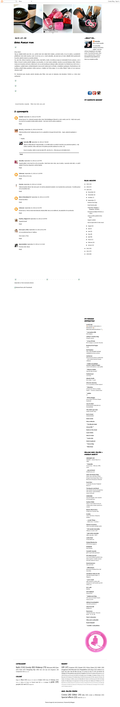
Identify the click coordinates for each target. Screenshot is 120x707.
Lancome (88, 677)
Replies (23, 138)
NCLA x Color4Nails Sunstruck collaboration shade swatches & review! (94, 505)
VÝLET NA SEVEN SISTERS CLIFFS (94, 526)
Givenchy (96, 682)
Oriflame (99, 670)
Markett (21, 117)
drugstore (53, 670)
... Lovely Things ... (91, 520)
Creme (64, 695)
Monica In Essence (91, 524)
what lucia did (90, 606)
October (90, 197)
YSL (89, 673)
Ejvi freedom (89, 350)
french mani (35, 682)
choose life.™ (90, 427)
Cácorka (21, 184)
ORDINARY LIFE (90, 458)
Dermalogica (89, 334)
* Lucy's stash (90, 580)
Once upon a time (24, 229)
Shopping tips (31, 670)
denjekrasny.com (90, 471)
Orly (91, 671)
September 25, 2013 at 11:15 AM (36, 244)
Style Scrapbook (90, 441)
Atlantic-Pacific (90, 378)
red (25, 684)
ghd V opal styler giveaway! (93, 552)
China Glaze (90, 667)
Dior (80, 671)
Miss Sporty (95, 677)
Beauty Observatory (92, 509)
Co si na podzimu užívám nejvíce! (94, 384)
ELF (99, 679)
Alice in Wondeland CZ (25, 197)
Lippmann (76, 680)
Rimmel (73, 670)
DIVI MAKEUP (90, 592)
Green (40, 680)
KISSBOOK (89, 547)
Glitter (74, 695)
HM (83, 677)
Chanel (80, 667)
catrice (94, 673)
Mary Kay (80, 684)
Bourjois (64, 677)
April (89, 237)
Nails (38, 104)
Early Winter (89, 548)
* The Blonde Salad (91, 424)
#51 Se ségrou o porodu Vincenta (94, 342)
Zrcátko (88, 514)
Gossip (28, 667)
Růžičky (88, 589)
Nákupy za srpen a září (91, 530)
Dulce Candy (89, 418)
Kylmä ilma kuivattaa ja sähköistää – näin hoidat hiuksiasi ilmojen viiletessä (94, 359)
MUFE (76, 675)
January (90, 245)
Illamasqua (69, 680)
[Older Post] (79, 280)
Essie (35, 104)
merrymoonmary (59, 702)
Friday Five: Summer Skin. (92, 511)
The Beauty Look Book (92, 488)
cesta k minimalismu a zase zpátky (94, 366)
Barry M (100, 675)
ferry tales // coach (91, 380)
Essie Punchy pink (92, 205)
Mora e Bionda (90, 421)
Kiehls (69, 684)
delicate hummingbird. (92, 602)
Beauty (26, 671)
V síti (87, 347)
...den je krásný (90, 470)
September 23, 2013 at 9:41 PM (32, 117)
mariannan (89, 356)
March (90, 239)
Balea (95, 675)
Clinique (64, 673)
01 (87, 395)
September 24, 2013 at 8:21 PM (37, 229)
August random (92, 220)
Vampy (53, 680)
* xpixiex (88, 393)
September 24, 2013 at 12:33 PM (40, 197)
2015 (87, 184)
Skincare (49, 667)
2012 (87, 248)
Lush (72, 675)
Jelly (83, 695)
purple (18, 684)
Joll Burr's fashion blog (92, 336)
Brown (29, 680)
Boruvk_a (21, 129)
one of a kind (90, 404)
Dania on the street (91, 430)
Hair (41, 670)
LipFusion (74, 684)
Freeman (70, 677)
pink (44, 104)
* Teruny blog (90, 444)
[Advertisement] (91, 148)
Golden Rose (77, 677)
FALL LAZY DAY (89, 564)
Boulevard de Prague (92, 345)
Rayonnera (89, 611)
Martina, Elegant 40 (24, 219)
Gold (34, 680)
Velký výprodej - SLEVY (91, 535)
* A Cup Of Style (90, 341)
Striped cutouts (90, 338)
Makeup (39, 667)
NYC (95, 671)
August (90, 226)
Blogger (72, 702)
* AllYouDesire (90, 567)
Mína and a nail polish (92, 620)
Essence (71, 667)
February (90, 242)
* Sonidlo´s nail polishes (93, 625)
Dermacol (93, 679)
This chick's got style (92, 410)
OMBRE (90, 695)
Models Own (83, 675)
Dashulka (21, 104)
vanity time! (89, 538)
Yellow (22, 682)
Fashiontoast (90, 374)
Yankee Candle (68, 686)
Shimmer (98, 695)
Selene (92, 680)
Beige (17, 680)
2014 (87, 187)
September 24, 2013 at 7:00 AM (40, 142)
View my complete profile (91, 59)
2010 (87, 254)
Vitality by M (99, 680)
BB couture (75, 679)
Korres (67, 675)
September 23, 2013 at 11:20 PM (33, 173)
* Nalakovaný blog (91, 596)
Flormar (91, 682)
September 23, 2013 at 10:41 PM (33, 129)
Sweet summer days (91, 411)
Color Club (69, 671)
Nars (101, 677)
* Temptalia (89, 464)
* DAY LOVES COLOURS (92, 533)
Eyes (57, 667)
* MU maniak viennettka (93, 529)
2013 (87, 189)
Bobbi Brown (64, 682)
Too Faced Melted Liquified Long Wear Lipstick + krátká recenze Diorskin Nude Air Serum (94, 559)
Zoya (92, 670)
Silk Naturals (89, 684)
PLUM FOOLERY (90, 623)
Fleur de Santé (85, 682)
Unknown (21, 173)
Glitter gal (102, 682)
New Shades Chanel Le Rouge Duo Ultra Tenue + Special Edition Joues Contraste (94, 491)
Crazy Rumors (77, 682)
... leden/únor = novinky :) (92, 521)
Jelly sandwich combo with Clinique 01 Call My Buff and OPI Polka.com (94, 583)
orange (46, 682)
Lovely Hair (89, 324)
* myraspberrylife (91, 332)
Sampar (68, 679)
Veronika (21, 161)
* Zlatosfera (89, 387)
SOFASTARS (89, 496)
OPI (63, 667)
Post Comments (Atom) (27, 283)
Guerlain (64, 684)
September (91, 200)
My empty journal (91, 555)
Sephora (84, 673)
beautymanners (90, 563)
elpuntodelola (23, 244)
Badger (90, 675)
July (89, 228)
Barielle (82, 679)
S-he (84, 684)
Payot (87, 680)
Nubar (63, 679)
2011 (87, 251)
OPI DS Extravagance (91, 544)
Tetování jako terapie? (91, 371)
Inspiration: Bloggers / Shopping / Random (93, 208)
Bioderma (100, 673)
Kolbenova (89, 608)
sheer (83, 697)
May (89, 234)
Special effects (67, 697)
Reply (20, 124)
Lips (46, 670)
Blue (22, 680)
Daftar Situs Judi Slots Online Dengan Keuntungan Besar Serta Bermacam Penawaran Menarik (94, 478)
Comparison (19, 671)
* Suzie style (89, 438)
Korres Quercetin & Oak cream (96, 222)
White (17, 682)
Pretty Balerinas (90, 539)
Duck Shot (89, 482)
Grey (47, 680)
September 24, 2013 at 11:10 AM (32, 184)
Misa (82, 680)
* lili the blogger (90, 397)
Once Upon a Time (24, 236)
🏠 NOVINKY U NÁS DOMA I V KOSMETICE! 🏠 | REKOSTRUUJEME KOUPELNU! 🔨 (94, 328)
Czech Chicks (89, 432)
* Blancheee (89, 447)
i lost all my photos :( (91, 604)
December (91, 192)
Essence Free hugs (92, 202)
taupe (30, 684)
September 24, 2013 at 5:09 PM (38, 219)
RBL (76, 671)
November (91, 195)
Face (20, 670)
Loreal (85, 671)
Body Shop (71, 682)
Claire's (87, 679)
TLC (99, 684)
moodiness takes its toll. (93, 573)
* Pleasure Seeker (91, 369)
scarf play (88, 375)
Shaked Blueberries (91, 542)
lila (41, 682)
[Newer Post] (15, 280)
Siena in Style (90, 435)
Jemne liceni (89, 593)
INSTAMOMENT (90, 416)
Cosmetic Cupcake (91, 551)
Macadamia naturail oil (74, 673)
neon (41, 104)
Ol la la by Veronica (91, 383)
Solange (95, 684)
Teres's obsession (91, 617)
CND (63, 675)
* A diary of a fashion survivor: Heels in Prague (93, 364)
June (89, 231)
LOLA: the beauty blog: (92, 474)
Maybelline (83, 670)
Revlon (100, 671)
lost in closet (89, 414)
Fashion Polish (90, 502)
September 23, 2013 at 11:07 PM (33, 161)
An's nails (89, 587)
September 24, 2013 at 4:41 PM (33, 208)
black (27, 682)
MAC (99, 667)
